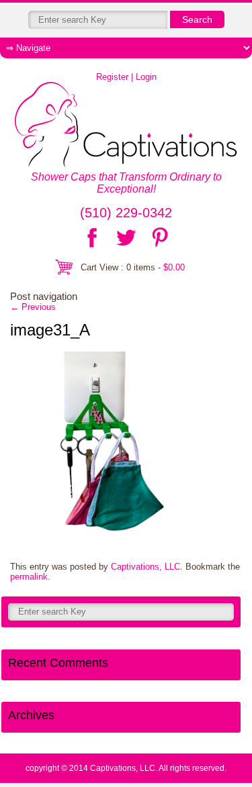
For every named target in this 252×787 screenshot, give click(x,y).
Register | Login (126, 77)
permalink (29, 577)
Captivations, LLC (145, 567)
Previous (33, 307)
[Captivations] (126, 126)
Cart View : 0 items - (133, 267)
